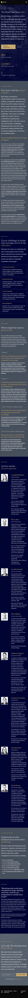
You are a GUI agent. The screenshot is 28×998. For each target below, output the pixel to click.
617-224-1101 (6, 992)
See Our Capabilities (6, 47)
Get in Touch (21, 974)
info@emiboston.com (18, 979)
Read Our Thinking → (20, 47)
